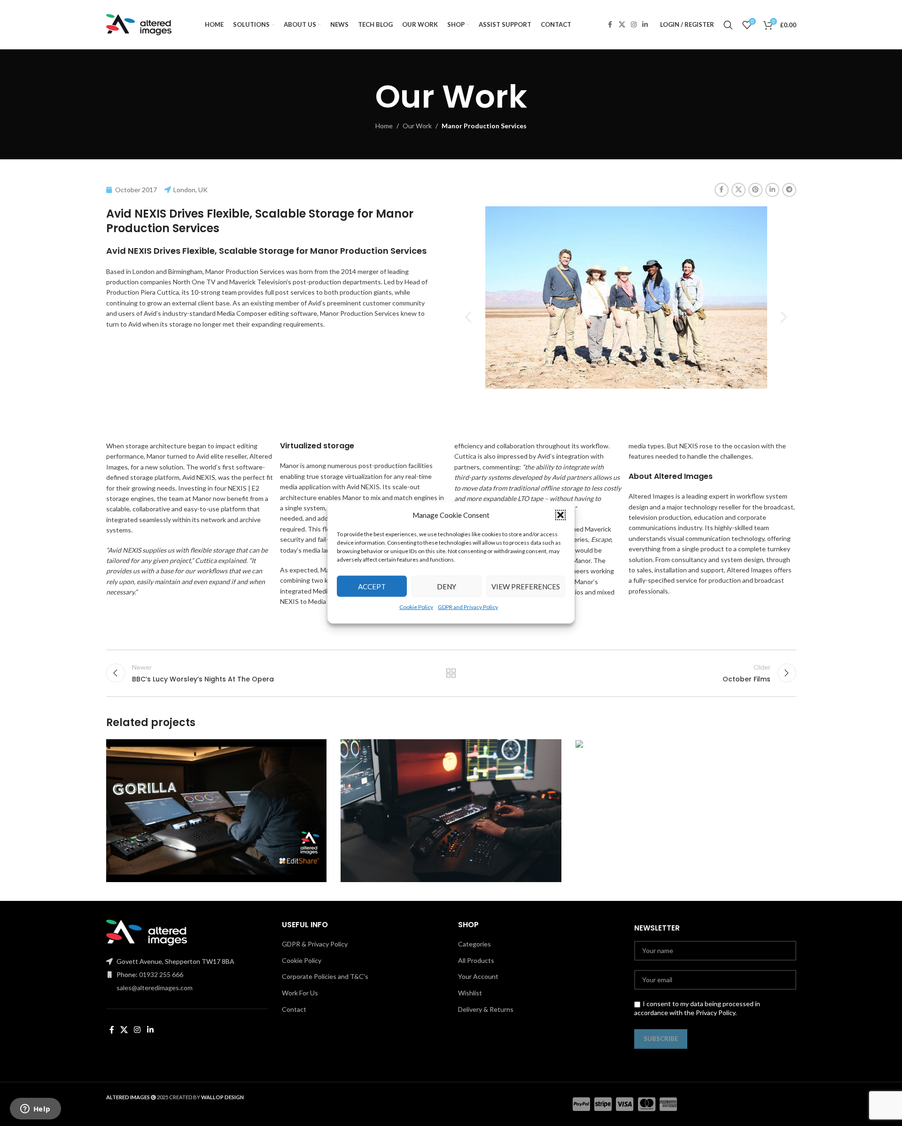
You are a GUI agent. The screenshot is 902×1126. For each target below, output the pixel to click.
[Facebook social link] (610, 24)
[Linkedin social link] (645, 24)
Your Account (478, 976)
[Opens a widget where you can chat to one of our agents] (35, 1109)
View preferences (525, 586)
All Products (476, 960)
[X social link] (622, 24)
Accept (372, 586)
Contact (294, 1009)
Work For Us (300, 993)
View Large (315, 749)
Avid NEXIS (198, 477)
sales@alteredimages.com (155, 988)
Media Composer (242, 313)
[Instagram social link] (633, 24)
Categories (474, 944)
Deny (446, 586)
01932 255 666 (161, 974)
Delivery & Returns (485, 1009)
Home (384, 126)
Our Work (417, 126)
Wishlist (470, 993)
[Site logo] (139, 24)
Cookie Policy (416, 606)
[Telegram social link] (789, 190)
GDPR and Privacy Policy (468, 606)
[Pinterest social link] (755, 190)
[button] (560, 515)
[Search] (728, 25)
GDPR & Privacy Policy (315, 944)
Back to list (451, 673)
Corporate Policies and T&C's (325, 976)
